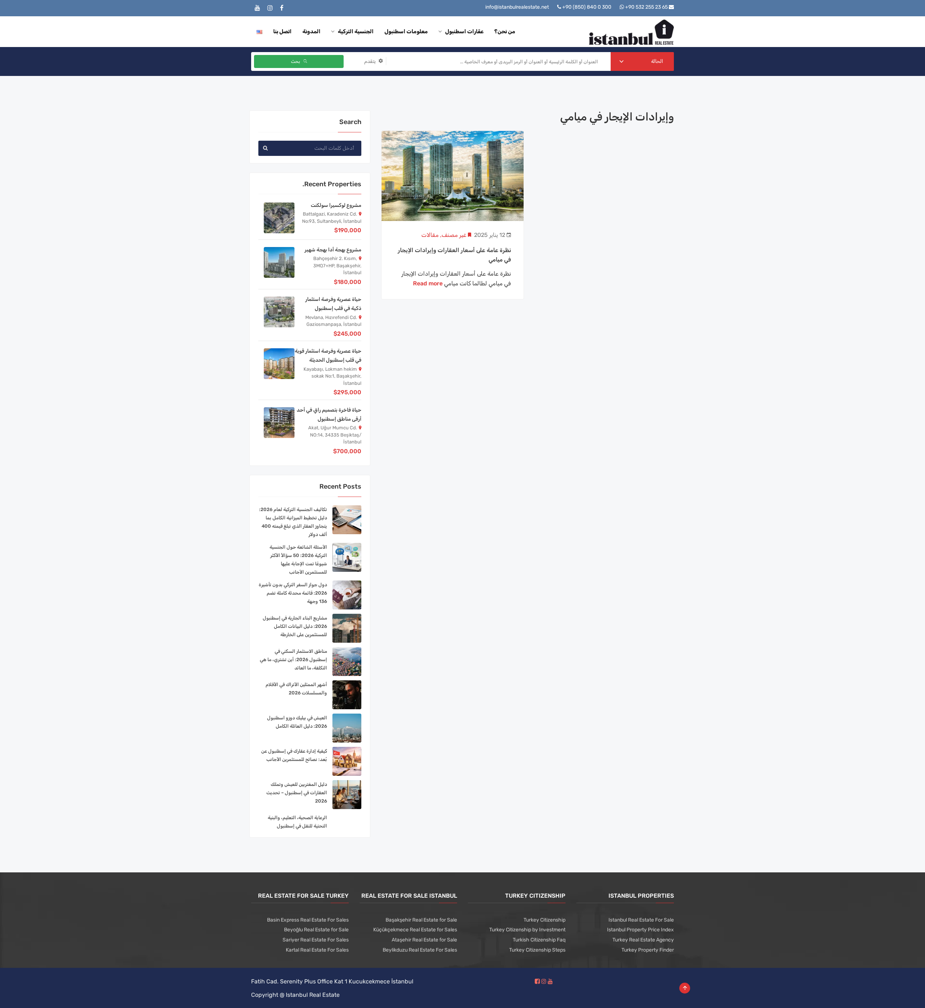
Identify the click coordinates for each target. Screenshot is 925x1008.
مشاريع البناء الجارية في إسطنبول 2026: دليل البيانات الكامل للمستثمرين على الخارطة (295, 626)
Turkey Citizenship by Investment (527, 930)
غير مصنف (454, 234)
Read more (428, 283)
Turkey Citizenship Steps (537, 950)
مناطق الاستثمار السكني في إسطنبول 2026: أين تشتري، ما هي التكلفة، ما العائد (293, 659)
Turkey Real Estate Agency (643, 940)
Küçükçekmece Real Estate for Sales (415, 930)
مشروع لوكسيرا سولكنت (336, 205)
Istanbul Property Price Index (640, 930)
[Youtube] (257, 8)
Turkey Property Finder (647, 950)
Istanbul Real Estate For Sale (641, 920)
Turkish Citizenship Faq (539, 940)
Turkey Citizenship (544, 920)
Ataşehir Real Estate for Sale (424, 940)
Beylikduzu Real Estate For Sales (420, 950)
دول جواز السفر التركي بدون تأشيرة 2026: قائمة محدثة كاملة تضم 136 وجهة (293, 593)
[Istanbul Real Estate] (631, 31)
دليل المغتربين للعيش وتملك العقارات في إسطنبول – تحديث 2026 (296, 793)
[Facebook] (281, 8)
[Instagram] (270, 8)
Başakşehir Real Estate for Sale (421, 920)
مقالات (430, 234)
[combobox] (642, 61)
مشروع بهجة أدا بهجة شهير (333, 250)
